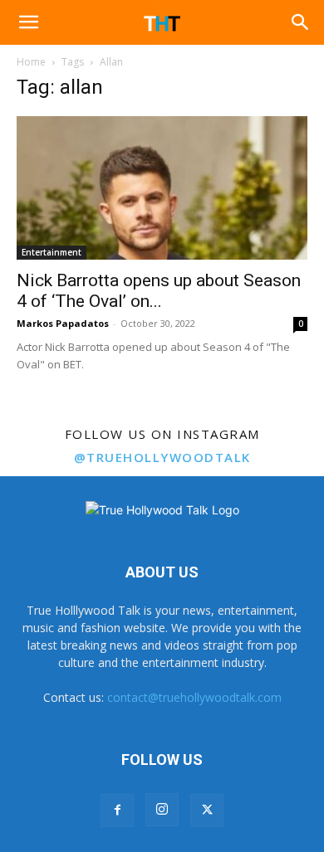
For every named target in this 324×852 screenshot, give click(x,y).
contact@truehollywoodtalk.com (194, 697)
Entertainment (51, 252)
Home (31, 62)
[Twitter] (206, 810)
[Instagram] (162, 809)
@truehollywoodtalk (162, 457)
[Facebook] (117, 810)
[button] (28, 22)
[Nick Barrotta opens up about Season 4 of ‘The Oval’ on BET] (162, 188)
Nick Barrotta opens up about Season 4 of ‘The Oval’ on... (159, 290)
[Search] (300, 22)
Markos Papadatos (63, 323)
